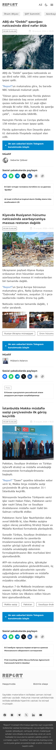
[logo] (10, 5)
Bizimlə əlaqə (40, 684)
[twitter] (23, 176)
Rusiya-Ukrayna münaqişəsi (18, 333)
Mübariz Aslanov (19, 360)
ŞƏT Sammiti (32, 14)
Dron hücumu (46, 333)
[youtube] (40, 715)
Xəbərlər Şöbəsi (18, 160)
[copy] (42, 176)
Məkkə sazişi (10, 604)
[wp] (11, 176)
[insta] (12, 715)
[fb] (4, 176)
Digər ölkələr (9, 31)
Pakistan (27, 604)
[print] (36, 176)
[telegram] (17, 176)
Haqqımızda (8, 684)
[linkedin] (29, 176)
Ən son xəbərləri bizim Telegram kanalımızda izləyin (26, 145)
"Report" (7, 86)
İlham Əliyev (11, 14)
